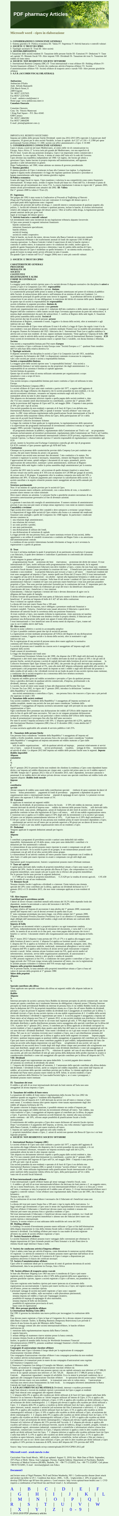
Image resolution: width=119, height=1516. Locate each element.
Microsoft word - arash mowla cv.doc (29, 1452)
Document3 (16, 1470)
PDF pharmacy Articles (40, 14)
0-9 (77, 1509)
